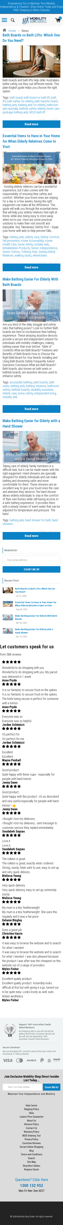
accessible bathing (21, 382)
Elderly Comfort (50, 237)
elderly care (32, 237)
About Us (31, 1120)
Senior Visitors (11, 252)
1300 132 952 (31, 1185)
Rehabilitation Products (16, 248)
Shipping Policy (31, 1109)
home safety (25, 244)
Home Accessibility (32, 241)
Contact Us (31, 1128)
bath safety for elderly (20, 101)
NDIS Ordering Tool (31, 1135)
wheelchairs (40, 255)
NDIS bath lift (37, 112)
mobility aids (41, 244)
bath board (16, 97)
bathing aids (10, 105)
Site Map (31, 1162)
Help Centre (31, 1105)
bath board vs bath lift (37, 97)
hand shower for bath (38, 520)
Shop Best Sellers (31, 1165)
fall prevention (11, 241)
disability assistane (42, 389)
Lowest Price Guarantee (31, 1116)
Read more (31, 124)
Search (31, 1158)
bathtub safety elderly (32, 108)
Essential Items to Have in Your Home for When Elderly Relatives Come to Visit (31, 141)
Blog (31, 1150)
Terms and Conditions (31, 1154)
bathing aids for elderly (31, 105)
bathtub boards (20, 389)
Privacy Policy (31, 1139)
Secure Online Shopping (31, 1146)
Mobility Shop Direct (26, 1216)
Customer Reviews (31, 1143)
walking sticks (23, 255)
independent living (45, 393)
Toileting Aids (29, 252)
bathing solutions (36, 386)
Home (12, 31)
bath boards (40, 382)
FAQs (31, 1113)
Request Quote (31, 1169)
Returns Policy (31, 1124)
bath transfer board (46, 101)
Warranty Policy (31, 1131)
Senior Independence (44, 248)
